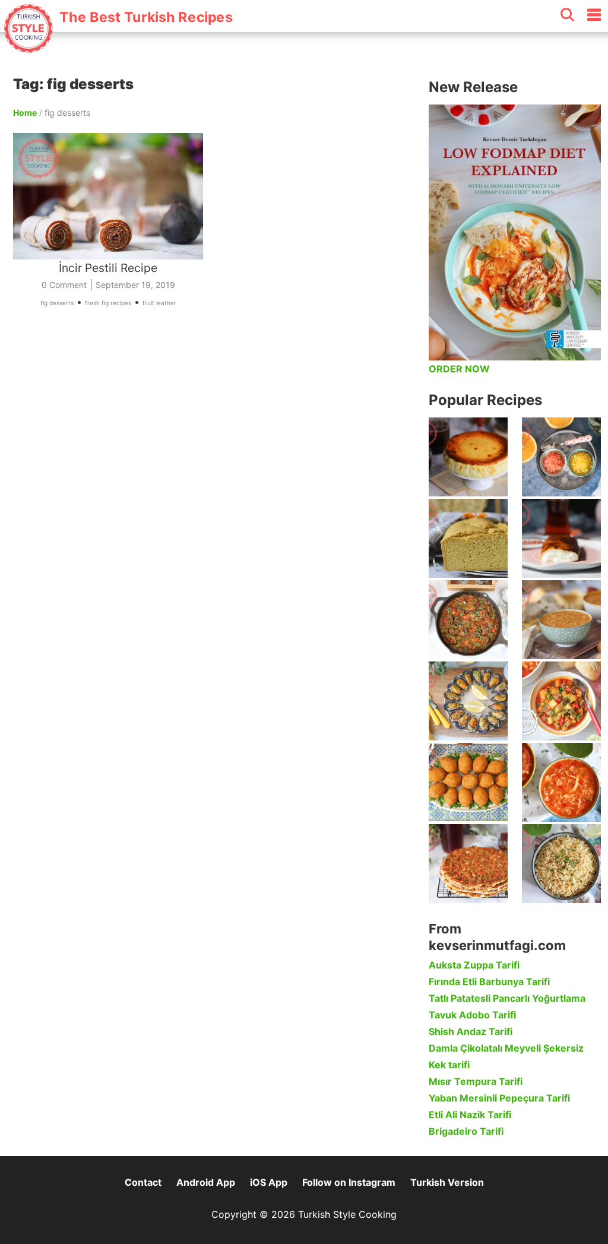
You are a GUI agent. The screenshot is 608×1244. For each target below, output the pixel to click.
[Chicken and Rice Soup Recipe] (561, 782)
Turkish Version (447, 1182)
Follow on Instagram (348, 1182)
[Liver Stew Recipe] (468, 619)
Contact (143, 1182)
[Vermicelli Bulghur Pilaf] (561, 863)
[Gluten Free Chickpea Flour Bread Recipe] (468, 538)
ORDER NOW (459, 369)
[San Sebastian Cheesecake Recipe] (468, 456)
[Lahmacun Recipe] (468, 863)
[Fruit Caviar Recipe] (561, 456)
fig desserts (57, 302)
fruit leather (159, 302)
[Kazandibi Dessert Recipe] (561, 538)
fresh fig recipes (108, 302)
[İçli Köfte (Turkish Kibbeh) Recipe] (468, 782)
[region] (215, 454)
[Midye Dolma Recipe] (468, 700)
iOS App (268, 1182)
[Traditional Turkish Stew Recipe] (561, 700)
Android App (205, 1182)
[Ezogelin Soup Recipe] (561, 619)
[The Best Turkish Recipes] (117, 46)
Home (25, 112)
